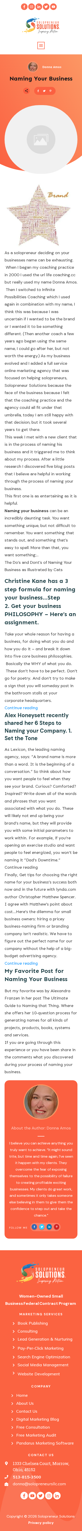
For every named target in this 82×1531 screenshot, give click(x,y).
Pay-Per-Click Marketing (41, 1348)
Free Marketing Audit (36, 1435)
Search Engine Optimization (44, 1356)
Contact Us (26, 1411)
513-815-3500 (27, 1477)
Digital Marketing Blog (37, 1419)
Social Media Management (43, 1364)
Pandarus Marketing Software (45, 1443)
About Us (25, 1403)
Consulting (28, 1331)
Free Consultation (33, 1427)
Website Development (39, 1374)
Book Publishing (33, 1323)
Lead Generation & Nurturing (45, 1339)
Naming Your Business (41, 78)
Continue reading (21, 707)
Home (22, 1395)
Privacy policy (41, 1522)
